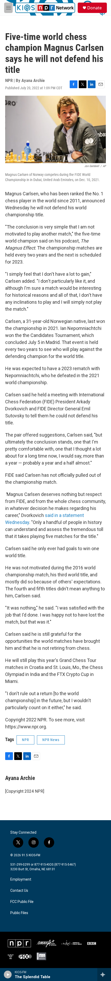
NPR (25, 740)
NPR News (50, 740)
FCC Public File (22, 902)
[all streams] (104, 974)
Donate (94, 7)
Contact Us (19, 891)
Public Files (19, 913)
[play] (8, 974)
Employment (20, 879)
